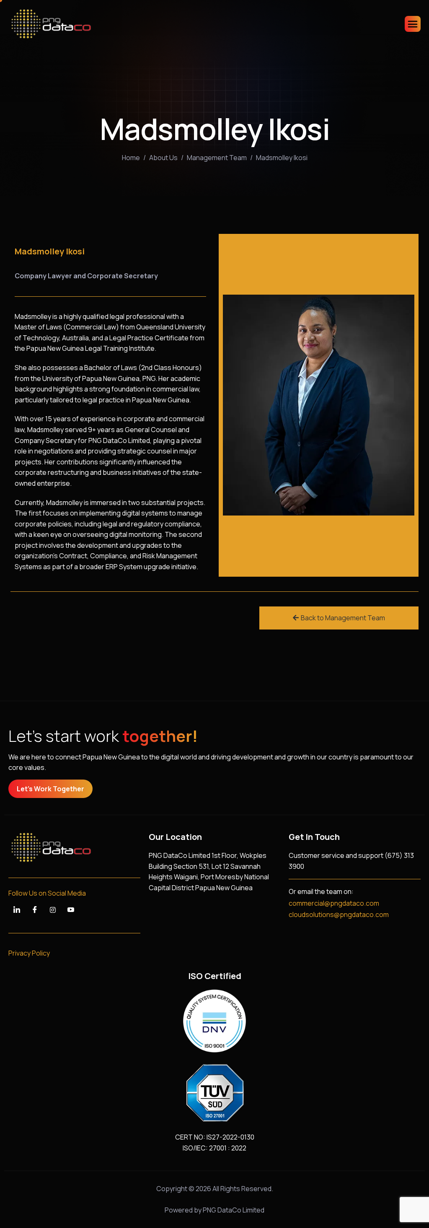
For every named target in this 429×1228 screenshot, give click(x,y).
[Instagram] (53, 910)
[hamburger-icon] (413, 24)
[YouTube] (71, 910)
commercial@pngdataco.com (334, 903)
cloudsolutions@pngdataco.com (339, 914)
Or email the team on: (321, 891)
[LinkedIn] (16, 910)
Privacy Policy (29, 953)
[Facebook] (34, 910)
